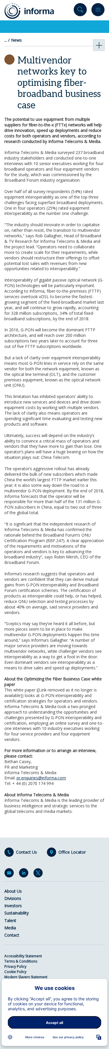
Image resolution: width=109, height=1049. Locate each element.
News (16, 40)
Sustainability (16, 913)
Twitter (39, 874)
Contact (11, 935)
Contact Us (26, 852)
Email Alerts (10, 874)
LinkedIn (25, 874)
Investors (13, 905)
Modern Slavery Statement (25, 976)
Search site (80, 11)
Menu (98, 11)
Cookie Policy (15, 971)
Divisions (12, 898)
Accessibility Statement (23, 956)
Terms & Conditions (20, 961)
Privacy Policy (15, 966)
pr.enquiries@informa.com (41, 778)
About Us (13, 891)
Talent (10, 920)
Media (10, 928)
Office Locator (72, 852)
